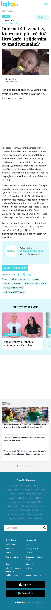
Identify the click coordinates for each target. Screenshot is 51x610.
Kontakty (29, 553)
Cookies (9, 564)
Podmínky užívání (12, 557)
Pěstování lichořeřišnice (31, 510)
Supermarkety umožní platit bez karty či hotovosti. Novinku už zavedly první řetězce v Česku (25, 425)
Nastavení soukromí (33, 575)
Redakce (29, 568)
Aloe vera (13, 510)
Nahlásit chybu (12, 575)
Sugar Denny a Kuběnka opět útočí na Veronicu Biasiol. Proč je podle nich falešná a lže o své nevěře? (20, 343)
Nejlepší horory (12, 489)
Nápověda (29, 564)
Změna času (39, 489)
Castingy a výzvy (32, 548)
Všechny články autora (30, 254)
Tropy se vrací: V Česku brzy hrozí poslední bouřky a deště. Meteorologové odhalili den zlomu (25, 452)
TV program (26, 489)
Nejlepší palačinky (17, 518)
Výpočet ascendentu (16, 514)
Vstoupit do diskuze (17, 268)
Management (31, 540)
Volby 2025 (36, 502)
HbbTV (8, 553)
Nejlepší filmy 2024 (32, 485)
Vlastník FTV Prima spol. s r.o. (13, 569)
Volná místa (10, 544)
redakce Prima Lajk (11, 23)
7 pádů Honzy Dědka (19, 502)
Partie (13, 494)
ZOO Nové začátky (17, 498)
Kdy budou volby (33, 494)
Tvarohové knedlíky (35, 514)
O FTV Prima (11, 540)
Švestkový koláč (34, 518)
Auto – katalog (35, 498)
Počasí (21, 494)
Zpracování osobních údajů (34, 558)
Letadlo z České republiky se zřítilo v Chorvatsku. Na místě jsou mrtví (25, 439)
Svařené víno (13, 506)
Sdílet (40, 18)
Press (28, 544)
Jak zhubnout (16, 485)
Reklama (9, 548)
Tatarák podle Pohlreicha (32, 506)
